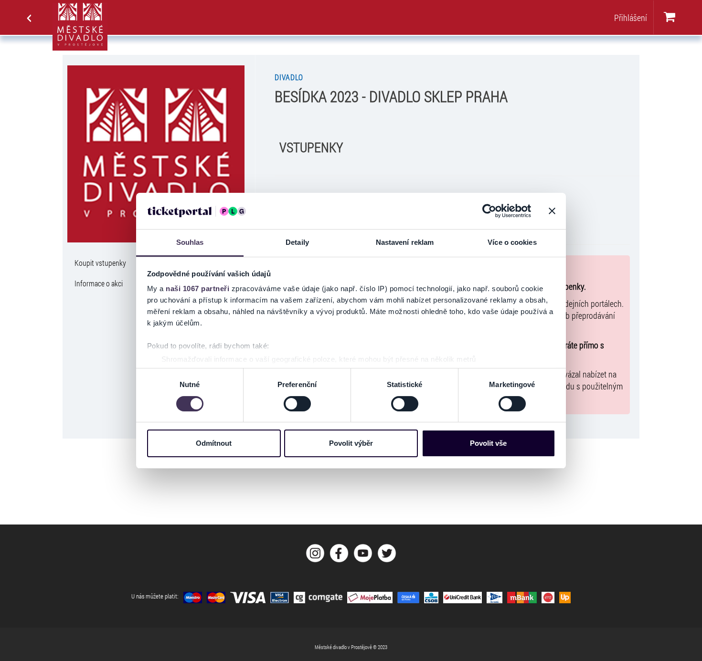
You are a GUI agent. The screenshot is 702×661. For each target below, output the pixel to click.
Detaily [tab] (297, 242)
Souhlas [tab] (190, 242)
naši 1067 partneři (197, 288)
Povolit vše (488, 443)
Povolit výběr (351, 443)
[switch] (297, 403)
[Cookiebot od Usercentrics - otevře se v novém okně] (489, 211)
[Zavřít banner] (552, 211)
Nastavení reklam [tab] (405, 242)
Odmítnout (214, 443)
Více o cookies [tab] (512, 242)
